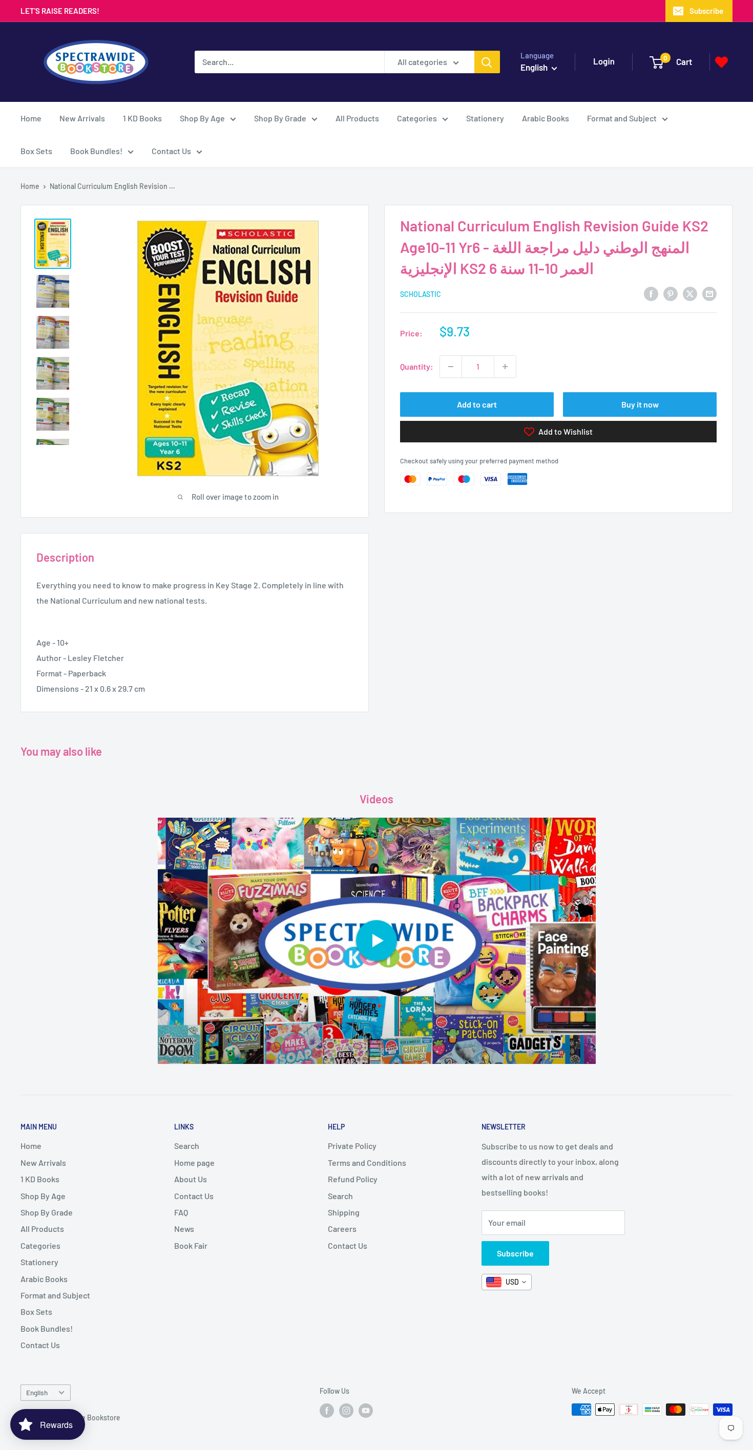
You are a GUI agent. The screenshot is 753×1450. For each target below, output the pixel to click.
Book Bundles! (96, 151)
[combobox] (507, 1282)
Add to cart (477, 404)
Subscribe (706, 10)
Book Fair (190, 1245)
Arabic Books (545, 118)
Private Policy (352, 1145)
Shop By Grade (280, 118)
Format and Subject (622, 118)
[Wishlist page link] (721, 62)
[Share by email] (709, 293)
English (37, 1392)
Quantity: (416, 366)
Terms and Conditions (367, 1162)
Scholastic (420, 293)
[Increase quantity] (505, 366)
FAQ (181, 1212)
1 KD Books (142, 118)
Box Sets (36, 151)
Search (186, 1145)
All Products (357, 118)
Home (30, 118)
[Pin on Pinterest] (670, 293)
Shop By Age (202, 118)
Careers (342, 1228)
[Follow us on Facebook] (327, 1410)
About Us (190, 1179)
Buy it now (640, 404)
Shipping (344, 1212)
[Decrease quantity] (451, 366)
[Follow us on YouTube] (366, 1410)
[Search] (487, 62)
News (184, 1228)
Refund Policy (353, 1179)
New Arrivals (82, 118)
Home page (194, 1162)
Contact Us (171, 151)
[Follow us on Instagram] (346, 1410)
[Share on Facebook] (651, 293)
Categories (417, 118)
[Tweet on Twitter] (690, 293)
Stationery (485, 118)
